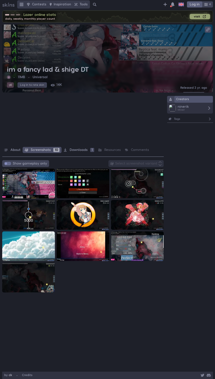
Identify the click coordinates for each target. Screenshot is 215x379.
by (8, 375)
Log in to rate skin (32, 85)
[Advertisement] (83, 120)
